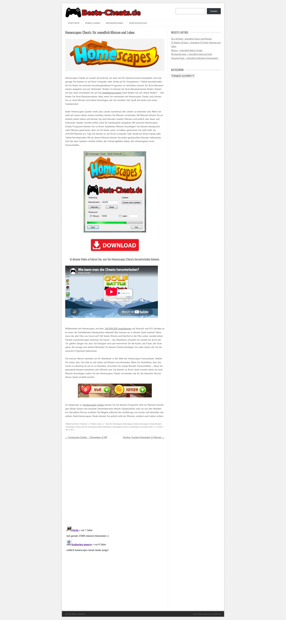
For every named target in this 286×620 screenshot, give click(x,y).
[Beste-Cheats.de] (103, 16)
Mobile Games (92, 23)
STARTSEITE (74, 23)
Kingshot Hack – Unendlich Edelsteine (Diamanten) (194, 58)
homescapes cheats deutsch (150, 424)
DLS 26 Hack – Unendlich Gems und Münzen (191, 38)
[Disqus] (114, 480)
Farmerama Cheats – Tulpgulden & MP (86, 437)
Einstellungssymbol (111, 92)
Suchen (213, 11)
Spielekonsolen (138, 23)
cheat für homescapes (113, 424)
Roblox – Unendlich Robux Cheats (187, 50)
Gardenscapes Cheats (93, 404)
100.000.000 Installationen (118, 328)
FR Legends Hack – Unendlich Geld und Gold (191, 54)
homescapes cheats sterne (76, 427)
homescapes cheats (131, 424)
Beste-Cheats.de (80, 424)
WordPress (217, 614)
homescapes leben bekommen (100, 427)
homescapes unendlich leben (142, 427)
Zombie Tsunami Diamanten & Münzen (143, 437)
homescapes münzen (120, 427)
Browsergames (114, 23)
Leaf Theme (197, 614)
